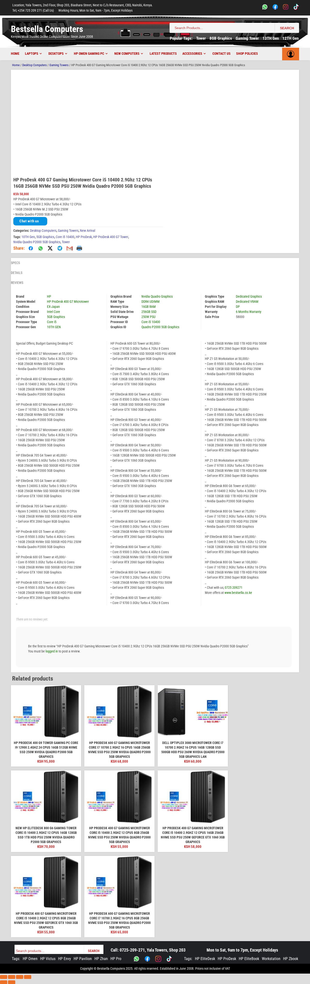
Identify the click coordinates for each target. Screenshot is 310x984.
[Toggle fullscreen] (11, 977)
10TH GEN (54, 327)
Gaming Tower (247, 38)
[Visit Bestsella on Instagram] (158, 958)
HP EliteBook (249, 958)
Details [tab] (16, 273)
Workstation (271, 958)
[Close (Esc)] (27, 977)
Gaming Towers (59, 65)
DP (238, 307)
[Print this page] (79, 248)
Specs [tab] (15, 263)
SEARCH (287, 28)
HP (49, 296)
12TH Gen (290, 38)
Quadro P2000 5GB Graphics (160, 327)
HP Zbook (290, 958)
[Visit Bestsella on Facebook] (147, 958)
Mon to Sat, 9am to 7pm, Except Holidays (242, 950)
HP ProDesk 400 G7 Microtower (68, 301)
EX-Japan (53, 307)
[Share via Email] (69, 248)
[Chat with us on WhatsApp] (136, 958)
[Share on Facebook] (30, 248)
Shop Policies (247, 53)
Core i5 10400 (65, 237)
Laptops (31, 53)
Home (15, 53)
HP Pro (115, 958)
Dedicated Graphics (249, 296)
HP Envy (64, 958)
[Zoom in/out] (3, 977)
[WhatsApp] (265, 7)
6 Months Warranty (248, 312)
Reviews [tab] (17, 283)
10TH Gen (28, 237)
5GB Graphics (45, 237)
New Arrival (87, 230)
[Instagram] (286, 7)
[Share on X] (50, 248)
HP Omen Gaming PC (89, 53)
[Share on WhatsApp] (40, 248)
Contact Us (221, 53)
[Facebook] (275, 7)
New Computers (127, 53)
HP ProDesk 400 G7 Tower (110, 237)
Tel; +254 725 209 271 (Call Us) (33, 10)
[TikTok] (296, 7)
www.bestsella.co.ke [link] (238, 593)
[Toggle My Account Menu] (290, 54)
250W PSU (148, 317)
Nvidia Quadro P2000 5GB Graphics (36, 242)
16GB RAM (148, 307)
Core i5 (51, 322)
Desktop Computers (34, 65)
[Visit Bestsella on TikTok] (169, 958)
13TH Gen (271, 38)
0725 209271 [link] (233, 587)
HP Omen (30, 958)
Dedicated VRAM (247, 301)
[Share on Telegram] (59, 248)
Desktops (56, 53)
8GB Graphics (220, 38)
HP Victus (47, 958)
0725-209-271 (132, 950)
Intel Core (53, 312)
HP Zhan (101, 958)
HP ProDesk (84, 237)
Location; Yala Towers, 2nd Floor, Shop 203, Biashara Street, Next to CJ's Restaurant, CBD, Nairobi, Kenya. (82, 5)
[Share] (19, 977)
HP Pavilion (83, 958)
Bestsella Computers (47, 29)
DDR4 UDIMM (150, 301)
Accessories (192, 53)
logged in (52, 651)
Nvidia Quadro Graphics (157, 296)
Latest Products (163, 53)
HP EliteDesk (205, 958)
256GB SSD (148, 312)
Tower (201, 38)
